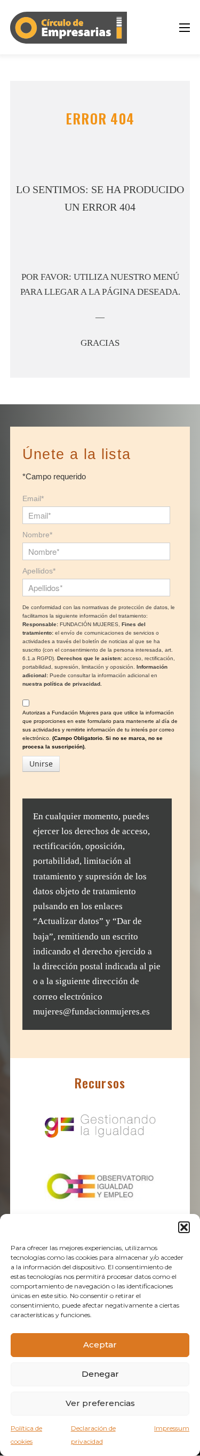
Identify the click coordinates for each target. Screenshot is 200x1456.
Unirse (41, 764)
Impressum (171, 1428)
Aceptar (100, 1344)
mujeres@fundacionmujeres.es (91, 1011)
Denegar (100, 1374)
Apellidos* (38, 571)
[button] (184, 1227)
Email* (33, 498)
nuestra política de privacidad (61, 684)
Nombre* (37, 534)
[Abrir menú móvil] (184, 27)
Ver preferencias (100, 1403)
